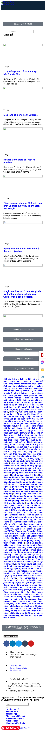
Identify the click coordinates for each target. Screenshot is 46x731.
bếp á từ (20, 613)
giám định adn (13, 402)
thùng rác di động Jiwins (15, 585)
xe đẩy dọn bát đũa (20, 611)
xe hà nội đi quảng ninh (25, 564)
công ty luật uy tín (22, 393)
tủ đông (36, 447)
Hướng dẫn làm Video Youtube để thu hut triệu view (21, 250)
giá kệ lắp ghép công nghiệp (17, 468)
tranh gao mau (30, 395)
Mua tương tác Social (15, 723)
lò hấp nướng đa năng (21, 496)
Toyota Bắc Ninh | (29, 533)
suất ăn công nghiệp (17, 571)
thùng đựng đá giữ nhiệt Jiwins (25, 582)
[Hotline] (42, 355)
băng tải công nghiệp (31, 465)
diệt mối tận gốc (23, 426)
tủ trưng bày (22, 444)
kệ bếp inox (36, 505)
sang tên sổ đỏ (26, 405)
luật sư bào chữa (29, 384)
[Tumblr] (25, 643)
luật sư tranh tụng (21, 550)
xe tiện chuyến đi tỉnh (24, 407)
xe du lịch (26, 559)
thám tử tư (20, 442)
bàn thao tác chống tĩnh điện (24, 475)
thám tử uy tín (26, 433)
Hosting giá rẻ (12, 709)
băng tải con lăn (19, 463)
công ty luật (14, 384)
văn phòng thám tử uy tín (22, 419)
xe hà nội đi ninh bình (23, 561)
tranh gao (15, 381)
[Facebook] (6, 643)
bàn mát (28, 447)
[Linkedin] (13, 643)
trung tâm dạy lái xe (27, 566)
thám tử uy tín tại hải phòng (29, 545)
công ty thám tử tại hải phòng (23, 541)
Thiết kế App (11, 714)
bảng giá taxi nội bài (16, 557)
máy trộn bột (17, 447)
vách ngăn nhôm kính (20, 526)
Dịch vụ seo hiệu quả (15, 716)
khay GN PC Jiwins (18, 604)
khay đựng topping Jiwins (24, 597)
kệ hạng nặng (32, 458)
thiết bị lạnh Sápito (28, 536)
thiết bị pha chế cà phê (22, 510)
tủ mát (36, 613)
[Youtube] (31, 643)
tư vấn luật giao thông (23, 386)
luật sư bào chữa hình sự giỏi (23, 420)
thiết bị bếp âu (33, 442)
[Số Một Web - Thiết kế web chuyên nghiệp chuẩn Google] (7, 3)
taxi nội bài (20, 554)
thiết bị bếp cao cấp (31, 538)
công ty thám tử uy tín (17, 416)
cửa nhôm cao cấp (22, 519)
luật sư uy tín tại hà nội (17, 423)
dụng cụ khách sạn (25, 606)
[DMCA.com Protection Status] (10, 637)
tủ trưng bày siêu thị (14, 503)
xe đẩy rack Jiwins (20, 594)
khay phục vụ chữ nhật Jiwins (23, 598)
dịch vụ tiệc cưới (16, 573)
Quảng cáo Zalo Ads (25, 531)
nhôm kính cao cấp (18, 517)
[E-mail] (42, 369)
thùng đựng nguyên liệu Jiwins (23, 600)
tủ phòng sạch (17, 461)
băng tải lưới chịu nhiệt (31, 480)
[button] (4, 40)
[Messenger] (42, 362)
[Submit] (7, 707)
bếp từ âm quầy (21, 580)
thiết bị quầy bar (12, 508)
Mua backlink (12, 721)
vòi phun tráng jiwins (19, 589)
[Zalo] (42, 376)
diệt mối (11, 428)
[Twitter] (19, 643)
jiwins (39, 575)
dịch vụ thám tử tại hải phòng (18, 540)
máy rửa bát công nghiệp (25, 449)
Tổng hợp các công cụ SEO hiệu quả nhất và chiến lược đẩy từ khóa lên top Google (22, 206)
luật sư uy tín (18, 388)
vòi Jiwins (25, 578)
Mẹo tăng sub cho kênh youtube (20, 115)
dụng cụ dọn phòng (23, 608)
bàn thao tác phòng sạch (23, 471)
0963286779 (12, 727)
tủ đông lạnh (23, 505)
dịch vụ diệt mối (27, 379)
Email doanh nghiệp (15, 718)
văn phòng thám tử (27, 412)
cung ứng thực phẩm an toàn (22, 575)
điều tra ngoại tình (28, 430)
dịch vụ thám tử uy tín (26, 391)
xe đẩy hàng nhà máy (19, 456)
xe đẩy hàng (17, 552)
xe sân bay (16, 559)
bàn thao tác (15, 454)
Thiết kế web (12, 711)
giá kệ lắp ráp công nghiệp (24, 487)
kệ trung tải (19, 458)
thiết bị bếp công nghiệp (28, 498)
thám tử (27, 381)
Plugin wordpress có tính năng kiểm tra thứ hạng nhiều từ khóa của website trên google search (22, 294)
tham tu (28, 388)
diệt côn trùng (10, 379)
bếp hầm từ (26, 615)
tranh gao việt (15, 395)
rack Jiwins (9, 578)
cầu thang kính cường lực (24, 522)
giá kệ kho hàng (29, 470)
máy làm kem (20, 451)
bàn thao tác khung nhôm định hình (23, 476)
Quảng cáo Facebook (25, 529)
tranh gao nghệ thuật (26, 437)
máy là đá (12, 618)
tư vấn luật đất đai (12, 547)
